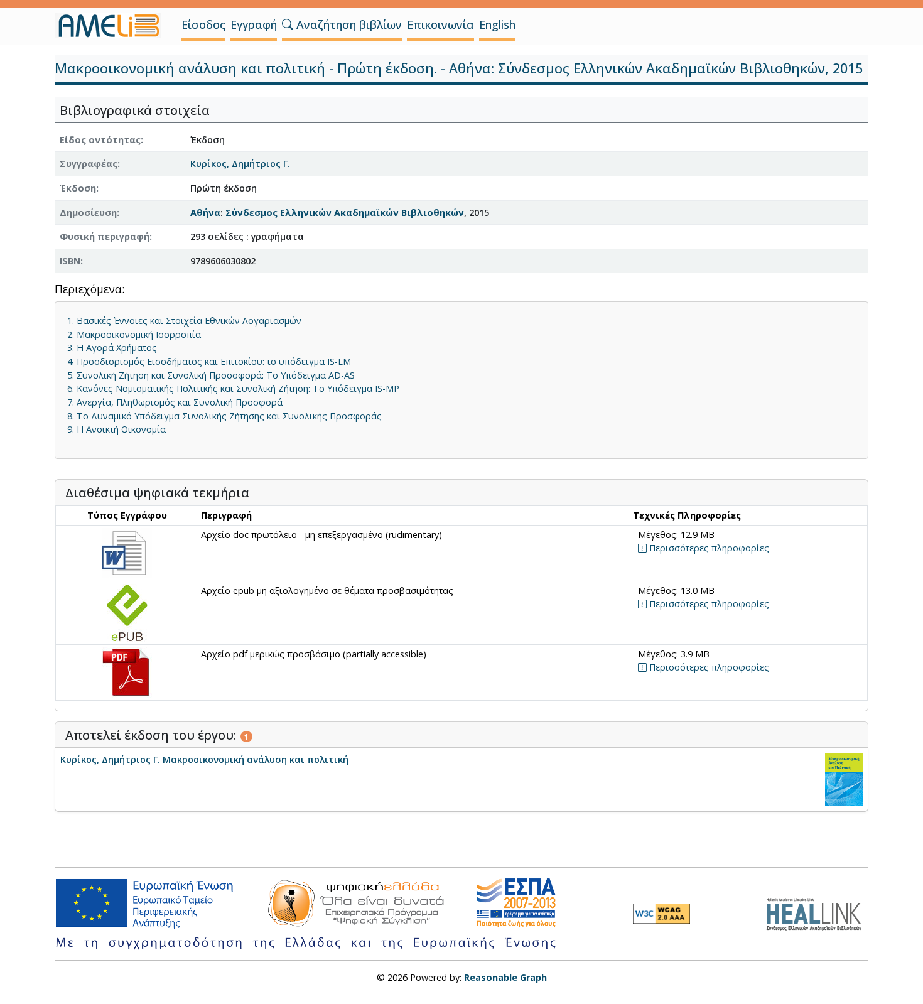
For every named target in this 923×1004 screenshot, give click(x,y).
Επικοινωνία (440, 24)
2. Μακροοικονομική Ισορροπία (134, 334)
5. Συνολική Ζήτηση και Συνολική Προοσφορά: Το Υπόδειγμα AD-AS (211, 375)
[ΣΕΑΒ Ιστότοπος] (817, 913)
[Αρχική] (113, 25)
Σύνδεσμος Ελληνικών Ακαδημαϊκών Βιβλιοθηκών (344, 213)
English (497, 24)
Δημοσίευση (88, 213)
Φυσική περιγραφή (104, 236)
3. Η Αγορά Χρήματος (112, 348)
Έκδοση (78, 188)
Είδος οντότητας (100, 140)
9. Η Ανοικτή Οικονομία (116, 429)
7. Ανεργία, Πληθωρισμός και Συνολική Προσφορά (175, 402)
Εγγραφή (253, 24)
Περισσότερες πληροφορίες (708, 548)
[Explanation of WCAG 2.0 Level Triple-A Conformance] (661, 914)
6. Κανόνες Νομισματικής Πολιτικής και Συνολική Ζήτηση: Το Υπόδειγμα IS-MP (233, 388)
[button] (287, 24)
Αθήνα (205, 213)
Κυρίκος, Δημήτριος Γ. (240, 164)
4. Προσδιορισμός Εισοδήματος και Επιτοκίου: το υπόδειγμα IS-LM (209, 361)
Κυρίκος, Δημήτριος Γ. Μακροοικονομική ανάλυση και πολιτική (204, 759)
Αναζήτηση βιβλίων (347, 24)
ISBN (70, 261)
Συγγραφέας (88, 164)
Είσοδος (203, 24)
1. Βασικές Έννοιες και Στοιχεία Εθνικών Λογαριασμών (184, 321)
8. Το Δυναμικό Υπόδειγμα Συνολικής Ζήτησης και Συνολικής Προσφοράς (224, 416)
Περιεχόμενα (88, 289)
